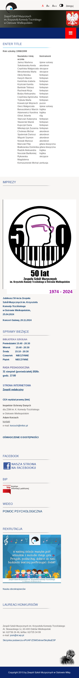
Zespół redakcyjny (13, 389)
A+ (47, 6)
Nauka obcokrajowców (14, 589)
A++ (54, 6)
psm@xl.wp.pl (17, 635)
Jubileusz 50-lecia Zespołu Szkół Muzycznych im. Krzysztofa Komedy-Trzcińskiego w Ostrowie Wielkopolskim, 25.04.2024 (20, 306)
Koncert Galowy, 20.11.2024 (17, 320)
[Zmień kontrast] (61, 5)
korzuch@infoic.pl (19, 425)
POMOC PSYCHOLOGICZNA (22, 511)
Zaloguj (69, 5)
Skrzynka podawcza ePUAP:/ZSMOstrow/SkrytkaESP (29, 640)
